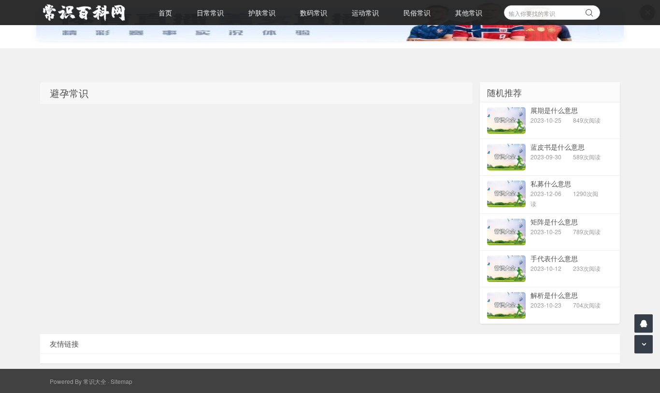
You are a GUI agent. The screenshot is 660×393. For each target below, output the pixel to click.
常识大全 (94, 381)
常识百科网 (88, 12)
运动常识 (365, 12)
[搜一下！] (589, 11)
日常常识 (210, 12)
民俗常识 (416, 12)
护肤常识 (261, 12)
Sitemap (121, 381)
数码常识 (313, 12)
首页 (165, 12)
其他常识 (468, 12)
